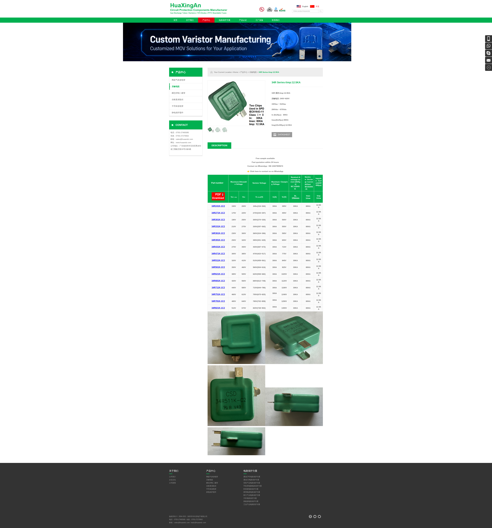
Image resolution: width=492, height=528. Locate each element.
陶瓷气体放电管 (178, 80)
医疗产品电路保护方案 (251, 495)
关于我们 (190, 20)
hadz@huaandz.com (198, 523)
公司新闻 (172, 483)
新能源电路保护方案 (250, 501)
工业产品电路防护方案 (251, 504)
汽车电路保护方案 (250, 498)
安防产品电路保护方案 (251, 483)
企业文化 (172, 480)
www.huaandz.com (183, 142)
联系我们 (276, 20)
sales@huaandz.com (184, 139)
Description (219, 145)
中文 (317, 6)
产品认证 (243, 20)
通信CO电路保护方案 (251, 480)
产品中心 (206, 20)
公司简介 (172, 477)
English (305, 6)
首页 (175, 20)
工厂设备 (259, 20)
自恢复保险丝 (177, 99)
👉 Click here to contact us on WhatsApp (265, 171)
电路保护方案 (224, 20)
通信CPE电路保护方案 (251, 477)
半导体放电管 (177, 106)
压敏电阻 (176, 86)
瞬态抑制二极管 (178, 93)
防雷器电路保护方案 (250, 489)
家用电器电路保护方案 (251, 492)
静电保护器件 (177, 112)
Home (235, 72)
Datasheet (284, 135)
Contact (182, 125)
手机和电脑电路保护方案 (252, 486)
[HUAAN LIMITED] (199, 14)
